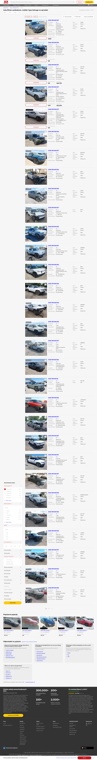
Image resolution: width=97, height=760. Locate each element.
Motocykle (22, 727)
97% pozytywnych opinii (74, 691)
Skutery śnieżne (23, 741)
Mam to (84, 757)
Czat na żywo (72, 728)
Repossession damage (41, 656)
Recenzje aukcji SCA (7, 725)
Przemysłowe (23, 739)
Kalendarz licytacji (40, 728)
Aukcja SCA (5, 7)
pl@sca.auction (42, 752)
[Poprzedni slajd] (27, 27)
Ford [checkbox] (8, 513)
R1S (5, 12)
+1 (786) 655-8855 (27, 752)
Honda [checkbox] (8, 517)
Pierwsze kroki (45, 5)
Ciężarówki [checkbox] (9, 493)
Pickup (68, 652)
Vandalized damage (41, 658)
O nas (4, 723)
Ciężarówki (22, 729)
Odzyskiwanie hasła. (57, 727)
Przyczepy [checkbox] (9, 497)
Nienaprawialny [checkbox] (10, 564)
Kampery (22, 725)
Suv (68, 654)
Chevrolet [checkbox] (9, 515)
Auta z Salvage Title (14, 7)
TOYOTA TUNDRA (10, 650)
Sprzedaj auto (56, 5)
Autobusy (22, 731)
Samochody (27, 16)
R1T (10, 12)
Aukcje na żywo (27, 5)
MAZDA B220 (9, 653)
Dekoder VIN (72, 734)
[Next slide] (60, 17)
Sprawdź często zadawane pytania (29, 641)
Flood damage (40, 651)
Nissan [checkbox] (8, 519)
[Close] (93, 757)
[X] (91, 723)
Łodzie (21, 733)
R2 (20, 12)
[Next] (52, 609)
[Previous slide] (25, 17)
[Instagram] (86, 723)
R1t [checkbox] (7, 534)
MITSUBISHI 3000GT (10, 657)
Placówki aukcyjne (40, 726)
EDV (15, 12)
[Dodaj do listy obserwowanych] (46, 21)
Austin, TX (8, 670)
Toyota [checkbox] (8, 510)
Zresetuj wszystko (43, 16)
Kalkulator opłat (72, 732)
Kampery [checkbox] (8, 495)
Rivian (35, 16)
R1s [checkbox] (7, 532)
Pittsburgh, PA (9, 676)
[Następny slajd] (44, 27)
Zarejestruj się (89, 2)
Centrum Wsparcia (29, 682)
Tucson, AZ (8, 672)
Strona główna (6, 5)
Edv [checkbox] (7, 536)
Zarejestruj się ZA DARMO (13, 715)
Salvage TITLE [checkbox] (10, 561)
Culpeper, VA (8, 678)
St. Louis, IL (8, 674)
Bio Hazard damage (41, 653)
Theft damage (40, 660)
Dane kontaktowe (73, 730)
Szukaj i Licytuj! (16, 5)
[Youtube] (86, 725)
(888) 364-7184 (35, 752)
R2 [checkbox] (7, 538)
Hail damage (39, 655)
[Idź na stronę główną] (5, 2)
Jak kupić (71, 723)
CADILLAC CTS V (9, 655)
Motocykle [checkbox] (9, 491)
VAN (68, 656)
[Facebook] (89, 723)
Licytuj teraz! (36, 38)
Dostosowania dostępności (12, 747)
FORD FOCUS (9, 652)
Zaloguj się (80, 2)
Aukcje (36, 5)
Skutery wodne (23, 737)
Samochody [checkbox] (9, 489)
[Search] (73, 2)
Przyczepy (22, 735)
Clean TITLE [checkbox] (9, 559)
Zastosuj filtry (13, 602)
